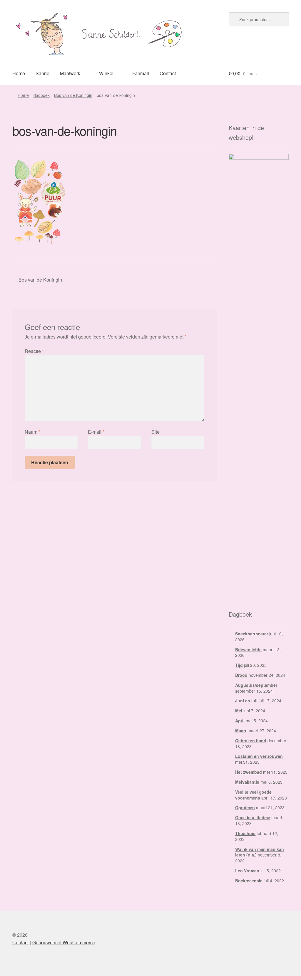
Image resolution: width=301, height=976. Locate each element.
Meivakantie (247, 782)
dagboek (42, 95)
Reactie (34, 351)
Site (155, 431)
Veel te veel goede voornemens (253, 795)
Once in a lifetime (252, 817)
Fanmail (140, 73)
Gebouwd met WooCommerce (63, 942)
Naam (32, 431)
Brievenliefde (248, 649)
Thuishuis (245, 833)
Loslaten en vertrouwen (259, 756)
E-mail (96, 431)
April (240, 720)
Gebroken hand (250, 740)
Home (18, 73)
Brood (241, 675)
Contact (168, 73)
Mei (238, 711)
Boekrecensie (248, 881)
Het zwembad (248, 772)
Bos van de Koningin (73, 95)
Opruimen (245, 807)
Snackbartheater (251, 634)
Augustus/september (256, 685)
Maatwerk (70, 73)
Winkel (106, 73)
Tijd (239, 665)
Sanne (42, 73)
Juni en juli (246, 701)
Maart (240, 730)
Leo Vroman (247, 871)
